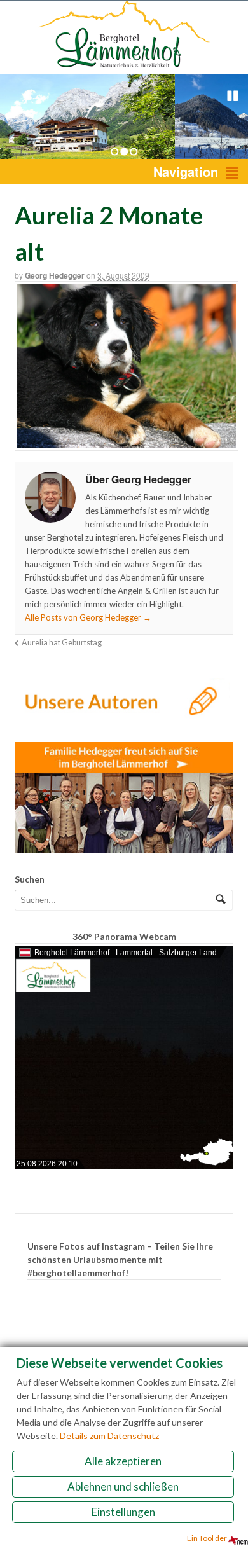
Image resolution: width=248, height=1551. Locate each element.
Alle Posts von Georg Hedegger (88, 617)
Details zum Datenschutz (109, 1435)
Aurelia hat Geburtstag (62, 642)
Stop (232, 96)
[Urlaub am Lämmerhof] (124, 67)
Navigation (185, 171)
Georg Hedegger (55, 275)
